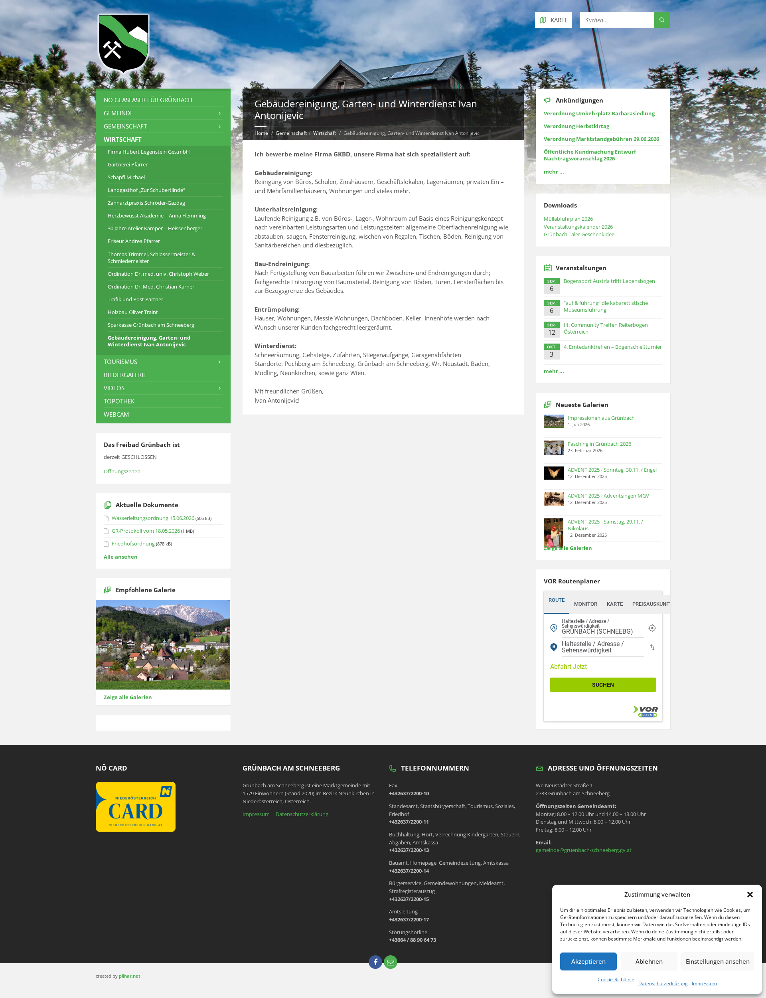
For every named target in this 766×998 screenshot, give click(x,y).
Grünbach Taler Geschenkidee (579, 234)
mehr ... (554, 171)
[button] (750, 895)
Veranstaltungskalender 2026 (578, 226)
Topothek (119, 401)
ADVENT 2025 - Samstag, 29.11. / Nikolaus (605, 525)
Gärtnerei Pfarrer (128, 164)
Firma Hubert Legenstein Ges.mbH (149, 151)
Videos (114, 388)
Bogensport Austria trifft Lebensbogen (609, 281)
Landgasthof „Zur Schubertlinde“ (146, 190)
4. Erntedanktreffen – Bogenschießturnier (613, 346)
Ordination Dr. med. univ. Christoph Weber (158, 273)
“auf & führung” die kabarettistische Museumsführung (606, 306)
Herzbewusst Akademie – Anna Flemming (157, 215)
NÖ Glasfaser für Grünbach (148, 100)
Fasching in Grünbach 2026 (599, 443)
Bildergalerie (125, 375)
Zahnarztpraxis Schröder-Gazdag (146, 202)
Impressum (704, 983)
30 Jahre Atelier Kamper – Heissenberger (155, 228)
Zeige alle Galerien (128, 697)
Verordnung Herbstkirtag (576, 126)
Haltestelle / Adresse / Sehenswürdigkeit (585, 624)
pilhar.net (129, 976)
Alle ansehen (121, 556)
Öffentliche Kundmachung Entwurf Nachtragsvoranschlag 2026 (590, 155)
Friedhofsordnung (133, 543)
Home (261, 133)
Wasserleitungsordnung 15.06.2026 (153, 518)
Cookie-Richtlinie (616, 979)
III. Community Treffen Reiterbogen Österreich (606, 328)
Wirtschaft (324, 133)
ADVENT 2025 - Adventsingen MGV (608, 495)
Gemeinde (118, 113)
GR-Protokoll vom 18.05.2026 (146, 530)
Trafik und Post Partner (135, 299)
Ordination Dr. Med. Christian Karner (151, 286)
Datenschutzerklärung (663, 983)
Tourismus (120, 362)
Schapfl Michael (126, 177)
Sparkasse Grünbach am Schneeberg (151, 324)
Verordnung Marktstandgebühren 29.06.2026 (601, 138)
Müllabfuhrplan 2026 (568, 218)
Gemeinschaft (291, 133)
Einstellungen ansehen (718, 961)
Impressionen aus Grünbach (601, 417)
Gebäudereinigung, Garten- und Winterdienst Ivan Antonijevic (149, 341)
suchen (603, 685)
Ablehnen (649, 961)
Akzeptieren (588, 961)
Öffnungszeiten (122, 471)
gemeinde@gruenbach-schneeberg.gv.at (584, 850)
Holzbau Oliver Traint (133, 312)
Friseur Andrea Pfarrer (134, 241)
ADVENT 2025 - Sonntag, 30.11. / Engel (612, 469)
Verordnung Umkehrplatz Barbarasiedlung (599, 113)
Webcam (116, 414)
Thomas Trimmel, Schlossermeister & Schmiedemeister (151, 258)
